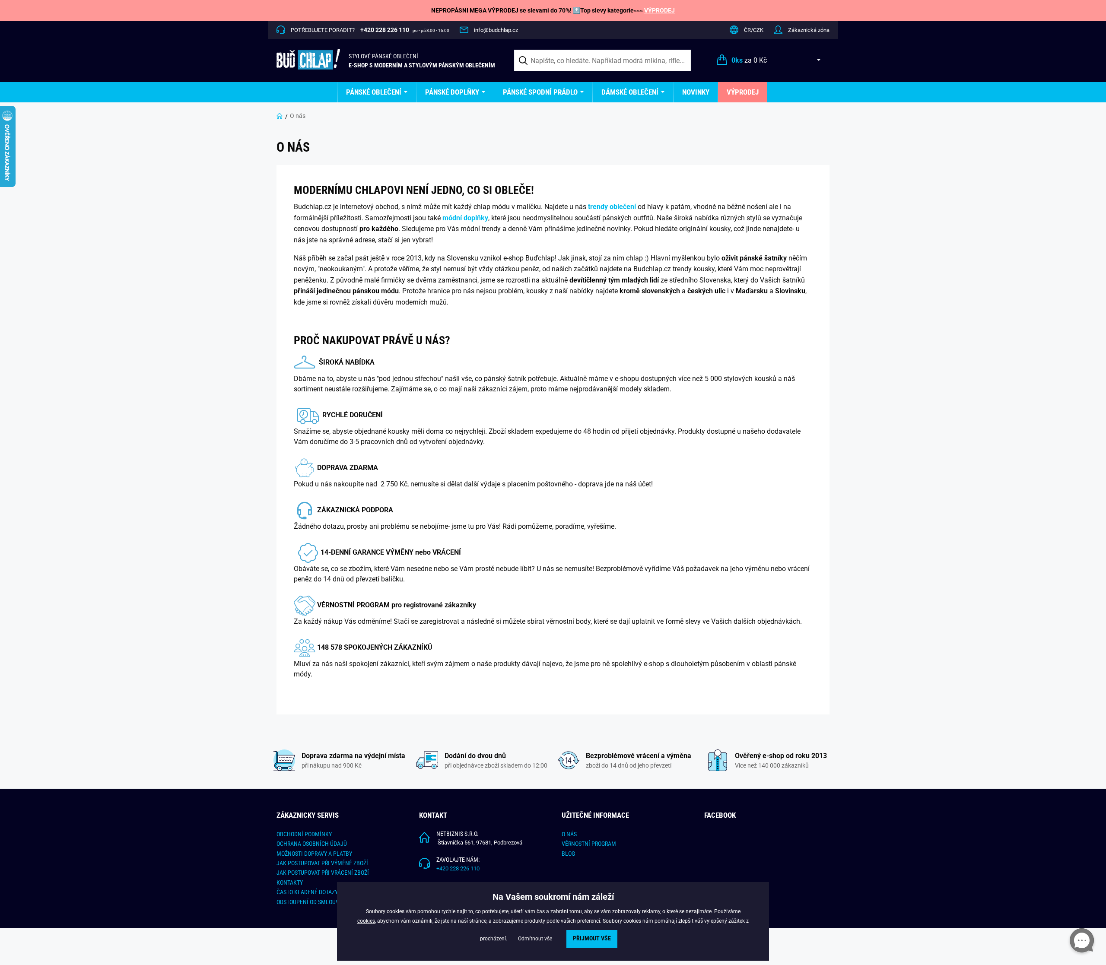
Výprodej (743, 92)
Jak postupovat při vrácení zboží (322, 872)
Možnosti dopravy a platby (314, 853)
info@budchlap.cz (496, 30)
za (749, 60)
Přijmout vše (592, 938)
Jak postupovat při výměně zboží (322, 863)
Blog (568, 853)
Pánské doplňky (452, 92)
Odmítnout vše (535, 939)
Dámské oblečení (629, 92)
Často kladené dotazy (307, 892)
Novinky (695, 92)
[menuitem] (376, 92)
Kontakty (289, 882)
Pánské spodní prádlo (540, 92)
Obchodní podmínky (304, 834)
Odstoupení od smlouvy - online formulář (335, 901)
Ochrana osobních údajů (311, 843)
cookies (366, 921)
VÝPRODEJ (659, 10)
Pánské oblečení (373, 92)
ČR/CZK (753, 30)
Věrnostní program (589, 843)
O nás (569, 834)
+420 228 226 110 (458, 868)
